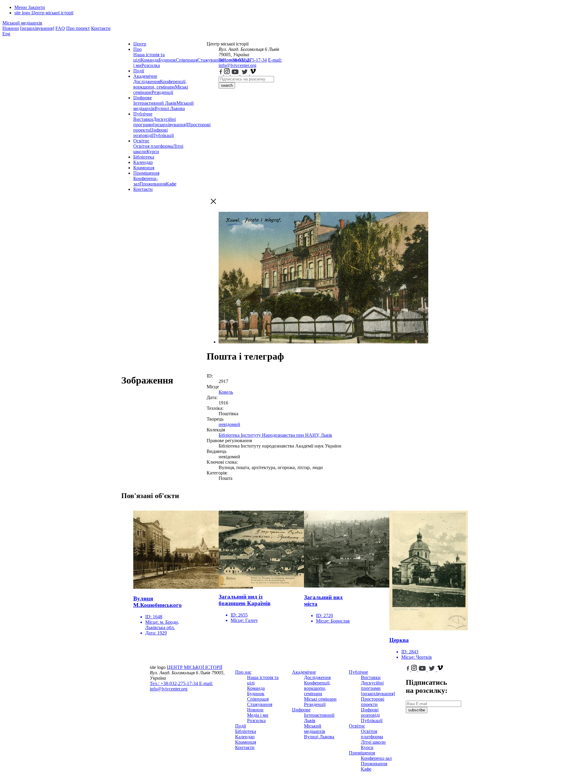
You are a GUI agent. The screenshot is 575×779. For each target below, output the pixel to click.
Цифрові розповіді (150, 132)
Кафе (171, 183)
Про (137, 49)
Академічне (145, 76)
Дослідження (146, 81)
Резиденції (162, 92)
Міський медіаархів (22, 22)
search (227, 85)
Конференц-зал (376, 758)
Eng (6, 33)
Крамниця (143, 167)
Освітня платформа (153, 146)
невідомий (229, 424)
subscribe (416, 710)
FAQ (60, 28)
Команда (149, 60)
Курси (152, 151)
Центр (139, 43)
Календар (143, 162)
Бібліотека (143, 156)
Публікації (163, 135)
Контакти (101, 28)
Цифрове (142, 97)
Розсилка (150, 65)
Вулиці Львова (170, 108)
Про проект (78, 28)
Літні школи (373, 742)
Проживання (153, 183)
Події (138, 70)
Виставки (143, 119)
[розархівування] (37, 28)
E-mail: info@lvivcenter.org (250, 62)
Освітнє (141, 140)
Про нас (243, 672)
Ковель (226, 392)
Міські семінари (320, 699)
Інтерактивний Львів (154, 103)
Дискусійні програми (372, 685)
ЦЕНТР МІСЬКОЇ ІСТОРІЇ (194, 667)
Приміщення (146, 173)
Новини (10, 28)
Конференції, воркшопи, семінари (160, 84)
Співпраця (186, 60)
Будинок (167, 60)
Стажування (259, 704)
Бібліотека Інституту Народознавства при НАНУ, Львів (275, 435)
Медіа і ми (257, 715)
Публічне (142, 113)
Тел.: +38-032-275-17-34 (243, 60)
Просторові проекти (372, 701)
